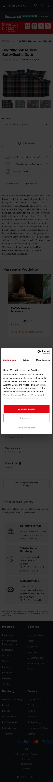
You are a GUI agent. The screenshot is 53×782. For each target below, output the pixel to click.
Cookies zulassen (26, 409)
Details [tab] (26, 360)
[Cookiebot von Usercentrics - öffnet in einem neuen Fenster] (38, 352)
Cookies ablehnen (26, 427)
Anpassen (25, 418)
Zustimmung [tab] (9, 360)
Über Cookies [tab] (43, 360)
